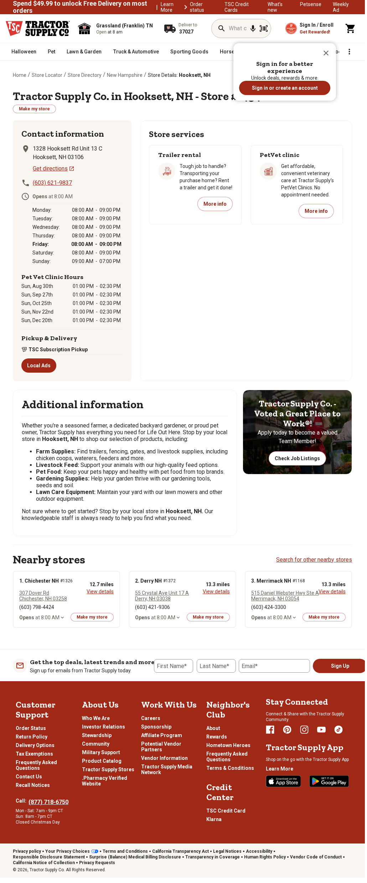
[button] (326, 53)
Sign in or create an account (285, 88)
